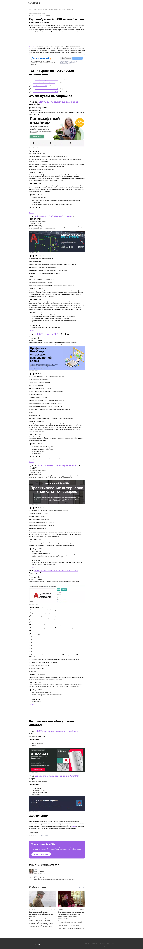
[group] (42, 911)
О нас (87, 943)
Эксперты (107, 943)
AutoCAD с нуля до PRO (40, 86)
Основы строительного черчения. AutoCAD (56, 776)
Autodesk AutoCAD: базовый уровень (44, 83)
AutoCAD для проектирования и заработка (56, 731)
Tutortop (31, 46)
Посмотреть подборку (41, 854)
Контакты (94, 943)
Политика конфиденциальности (104, 946)
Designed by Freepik (33, 147)
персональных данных (65, 63)
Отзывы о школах (110, 2)
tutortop (73, 826)
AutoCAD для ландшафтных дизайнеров (46, 80)
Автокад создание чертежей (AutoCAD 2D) (45, 92)
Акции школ (97, 2)
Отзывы (31, 213)
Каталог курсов (84, 2)
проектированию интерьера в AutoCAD (46, 89)
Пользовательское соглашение (80, 946)
